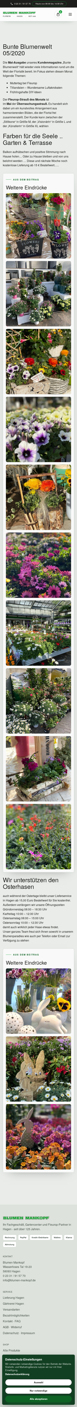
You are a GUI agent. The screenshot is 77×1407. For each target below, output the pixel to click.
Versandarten (11, 1309)
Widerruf (16, 1327)
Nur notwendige (38, 1390)
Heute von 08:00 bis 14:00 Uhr (49, 3)
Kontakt (8, 1321)
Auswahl (38, 1382)
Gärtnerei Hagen (13, 1303)
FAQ (17, 1321)
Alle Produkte (11, 1350)
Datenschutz (11, 1333)
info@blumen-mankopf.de (19, 1280)
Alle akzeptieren (38, 1399)
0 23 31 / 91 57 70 (22, 3)
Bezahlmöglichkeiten (16, 1315)
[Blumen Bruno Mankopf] (26, 1218)
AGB (6, 1327)
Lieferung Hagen (13, 1298)
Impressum (28, 1333)
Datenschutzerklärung (17, 1374)
